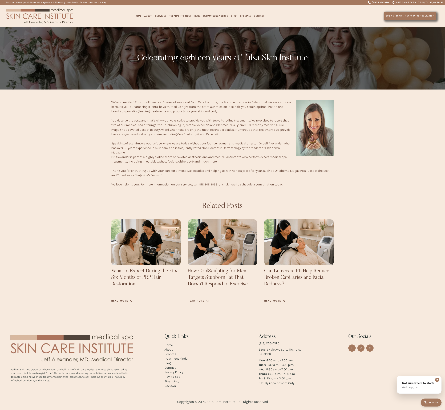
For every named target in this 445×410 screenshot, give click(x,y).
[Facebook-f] (352, 348)
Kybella (211, 134)
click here (229, 184)
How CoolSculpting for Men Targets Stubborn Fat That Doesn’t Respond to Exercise (218, 278)
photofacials (168, 161)
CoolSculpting (187, 134)
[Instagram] (361, 348)
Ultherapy (185, 161)
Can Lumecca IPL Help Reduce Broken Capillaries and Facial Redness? (296, 278)
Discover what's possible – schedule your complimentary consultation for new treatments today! (56, 2)
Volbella (201, 125)
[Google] (370, 348)
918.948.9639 (208, 184)
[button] (378, 2)
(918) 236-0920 (269, 343)
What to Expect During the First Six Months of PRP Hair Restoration (145, 278)
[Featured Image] (146, 242)
